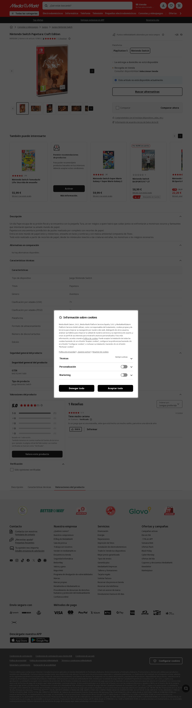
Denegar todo (76, 388)
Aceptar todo (115, 388)
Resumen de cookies (100, 352)
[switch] (124, 366)
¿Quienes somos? (84, 352)
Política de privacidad (67, 352)
